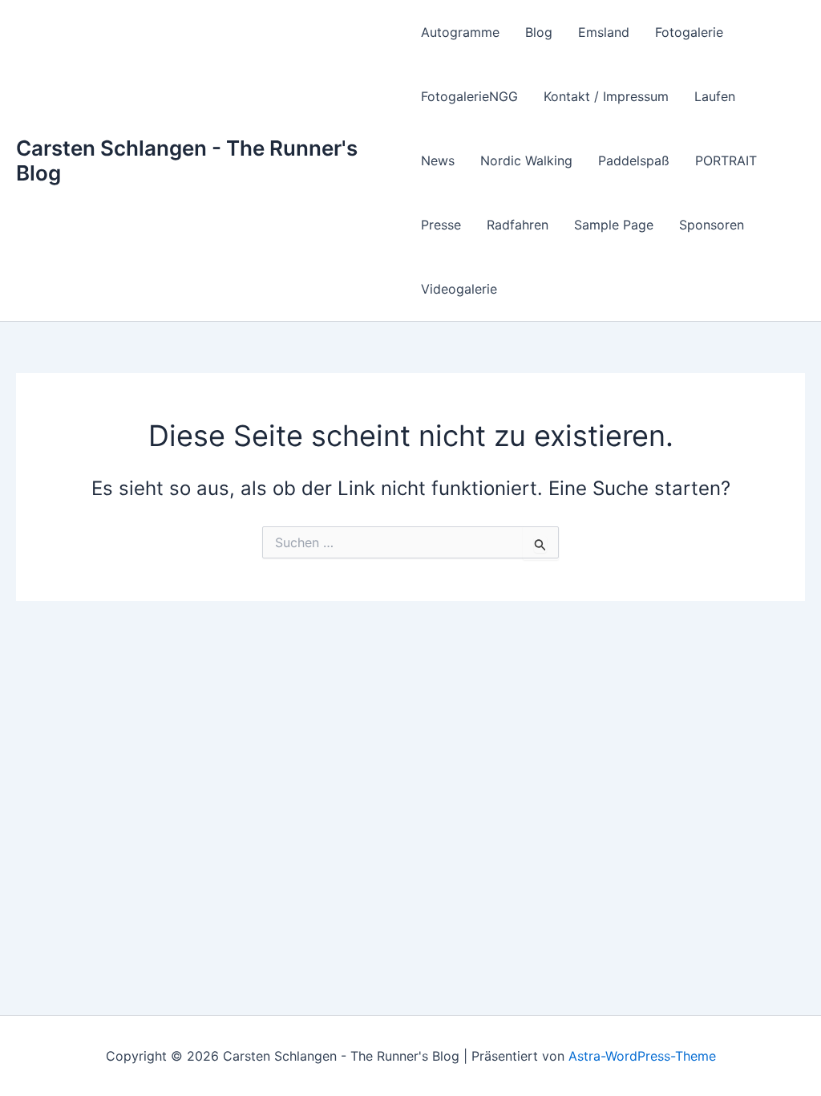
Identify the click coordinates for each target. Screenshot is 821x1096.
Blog (538, 32)
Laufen (714, 96)
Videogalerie (459, 289)
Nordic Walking (526, 160)
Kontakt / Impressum (606, 96)
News (438, 160)
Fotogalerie (689, 32)
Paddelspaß (633, 160)
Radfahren (517, 225)
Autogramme (460, 32)
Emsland (603, 32)
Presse (441, 225)
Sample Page (613, 225)
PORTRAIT (726, 160)
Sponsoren (711, 225)
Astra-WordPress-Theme (642, 1056)
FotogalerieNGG (469, 96)
